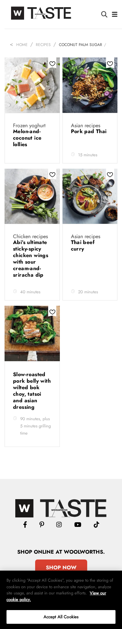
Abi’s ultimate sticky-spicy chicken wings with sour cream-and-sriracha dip (30, 258)
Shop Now (61, 567)
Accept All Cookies (61, 617)
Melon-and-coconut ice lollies (27, 138)
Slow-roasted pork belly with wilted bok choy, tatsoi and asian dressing (32, 391)
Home (22, 45)
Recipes (43, 45)
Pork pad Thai (89, 131)
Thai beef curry (83, 245)
